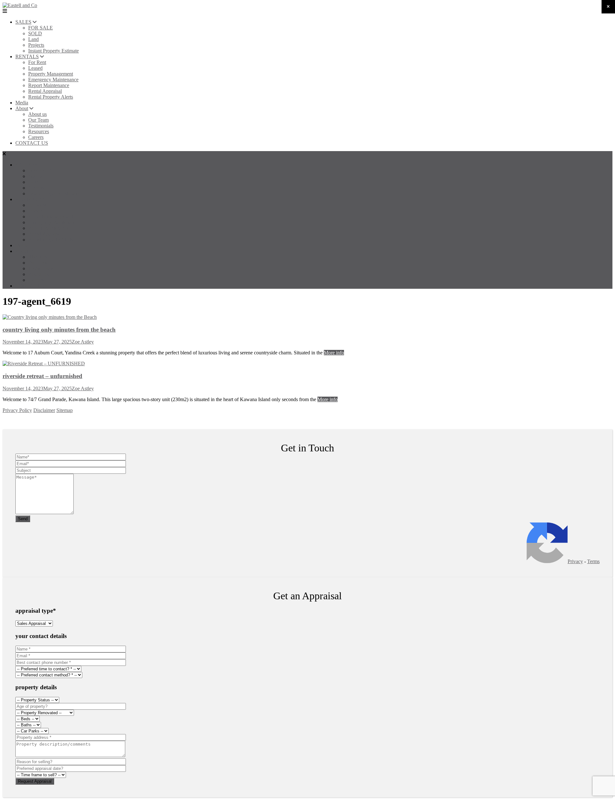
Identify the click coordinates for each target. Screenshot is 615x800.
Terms (593, 561)
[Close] (608, 6)
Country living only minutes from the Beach (59, 329)
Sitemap (64, 410)
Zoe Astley (83, 341)
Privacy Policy (17, 410)
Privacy (575, 561)
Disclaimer (44, 410)
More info (334, 352)
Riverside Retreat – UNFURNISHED (42, 376)
